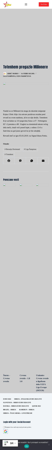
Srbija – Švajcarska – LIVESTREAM (17, 413)
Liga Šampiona (30, 149)
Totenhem (9, 154)
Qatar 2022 (36, 406)
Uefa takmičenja (23, 76)
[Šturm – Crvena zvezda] (9, 277)
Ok (26, 446)
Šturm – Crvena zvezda (6, 378)
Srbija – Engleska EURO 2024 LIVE (28, 399)
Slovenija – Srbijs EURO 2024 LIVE (17, 402)
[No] (49, 444)
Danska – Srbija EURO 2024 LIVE (16, 406)
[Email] (43, 161)
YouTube (44, 4)
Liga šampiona (9, 76)
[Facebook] (9, 161)
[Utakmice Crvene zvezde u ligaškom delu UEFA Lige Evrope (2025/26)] (42, 277)
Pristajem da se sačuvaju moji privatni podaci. (18, 427)
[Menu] (26, 4)
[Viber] (20, 161)
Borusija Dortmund (12, 149)
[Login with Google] (5, 431)
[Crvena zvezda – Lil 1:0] (26, 277)
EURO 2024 (7, 399)
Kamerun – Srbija (26, 410)
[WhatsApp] (31, 161)
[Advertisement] (26, 36)
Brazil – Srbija (9, 410)
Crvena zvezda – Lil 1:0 (25, 378)
